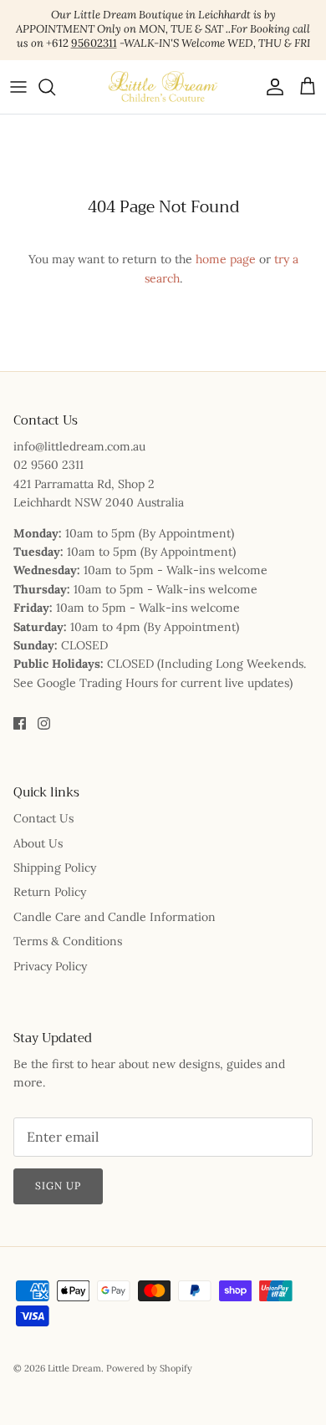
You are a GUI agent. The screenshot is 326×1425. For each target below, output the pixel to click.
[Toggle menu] (18, 87)
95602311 (94, 43)
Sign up (58, 1185)
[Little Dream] (163, 87)
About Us (38, 843)
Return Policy (49, 891)
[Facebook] (19, 723)
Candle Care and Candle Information (114, 916)
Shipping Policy (54, 867)
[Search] (55, 87)
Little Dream (74, 1368)
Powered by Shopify (149, 1368)
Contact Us (43, 818)
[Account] (270, 87)
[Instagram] (44, 723)
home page (226, 259)
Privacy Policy (50, 966)
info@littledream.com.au (79, 446)
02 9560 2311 (48, 464)
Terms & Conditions (67, 941)
